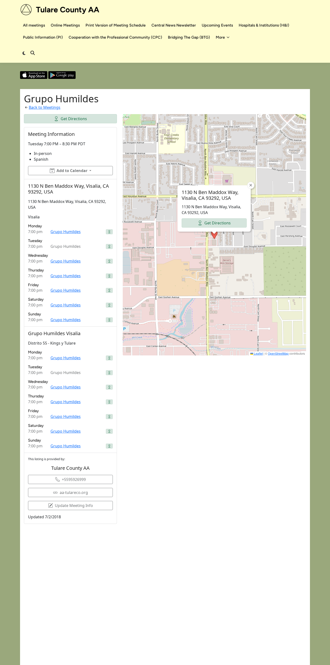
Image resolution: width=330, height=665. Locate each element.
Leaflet (258, 353)
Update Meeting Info (74, 505)
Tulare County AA (67, 9)
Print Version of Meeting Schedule (116, 25)
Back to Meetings (44, 107)
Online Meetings (65, 25)
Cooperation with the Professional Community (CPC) (115, 37)
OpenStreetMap (278, 353)
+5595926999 (74, 479)
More (220, 37)
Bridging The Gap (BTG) (189, 37)
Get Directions (74, 118)
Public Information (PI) (43, 37)
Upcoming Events (217, 25)
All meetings (34, 25)
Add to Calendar (72, 170)
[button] (214, 234)
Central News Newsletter (173, 25)
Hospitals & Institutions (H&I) (264, 25)
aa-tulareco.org (74, 492)
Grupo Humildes (65, 231)
